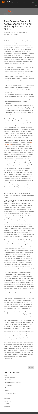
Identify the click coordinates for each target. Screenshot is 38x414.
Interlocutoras (9, 385)
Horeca (7, 390)
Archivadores (7, 406)
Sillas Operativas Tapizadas (13, 382)
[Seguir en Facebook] (33, 2)
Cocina (7, 403)
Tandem (7, 388)
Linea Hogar (7, 401)
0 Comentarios (14, 34)
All (4, 396)
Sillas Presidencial (10, 377)
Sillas (5, 375)
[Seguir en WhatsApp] (35, 2)
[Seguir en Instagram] (36, 5)
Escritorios (7, 398)
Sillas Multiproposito (10, 393)
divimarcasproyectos (11, 32)
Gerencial (8, 380)
